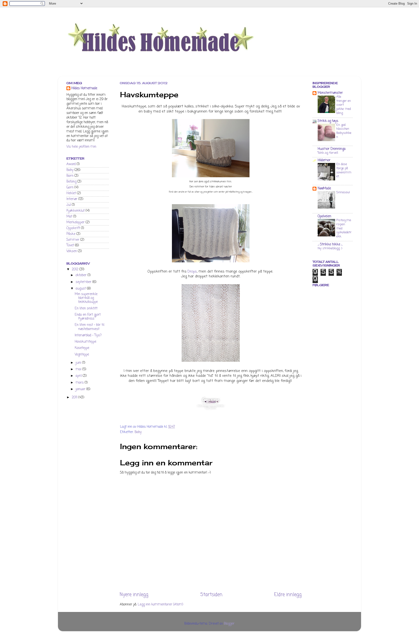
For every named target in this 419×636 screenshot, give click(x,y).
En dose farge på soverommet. (343, 170)
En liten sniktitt (86, 308)
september (84, 282)
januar (81, 389)
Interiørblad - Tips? (88, 335)
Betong (71, 181)
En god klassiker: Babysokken (343, 131)
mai (79, 369)
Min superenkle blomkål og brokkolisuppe (86, 298)
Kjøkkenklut (75, 210)
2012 (75, 269)
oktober (82, 275)
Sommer (72, 239)
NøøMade (324, 188)
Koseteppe (82, 348)
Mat (69, 216)
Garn (69, 187)
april (79, 375)
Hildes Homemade (84, 88)
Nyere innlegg (134, 594)
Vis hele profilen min (81, 146)
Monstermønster (330, 93)
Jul (68, 205)
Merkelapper (75, 222)
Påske (70, 234)
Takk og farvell (328, 153)
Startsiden (211, 594)
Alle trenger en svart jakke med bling (343, 105)
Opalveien (324, 216)
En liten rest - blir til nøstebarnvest (89, 326)
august (81, 288)
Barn (69, 175)
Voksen (71, 251)
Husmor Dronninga (332, 149)
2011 (75, 397)
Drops (192, 271)
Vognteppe (82, 354)
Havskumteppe (85, 341)
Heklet (71, 193)
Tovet (70, 245)
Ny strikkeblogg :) (330, 248)
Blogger (229, 623)
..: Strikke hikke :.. (330, 244)
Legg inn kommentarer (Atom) (160, 604)
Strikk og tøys (328, 121)
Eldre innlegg (288, 594)
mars (80, 382)
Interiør (71, 199)
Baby (138, 432)
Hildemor (324, 160)
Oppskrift (73, 228)
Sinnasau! (343, 192)
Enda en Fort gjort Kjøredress (88, 316)
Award (71, 164)
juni (79, 362)
